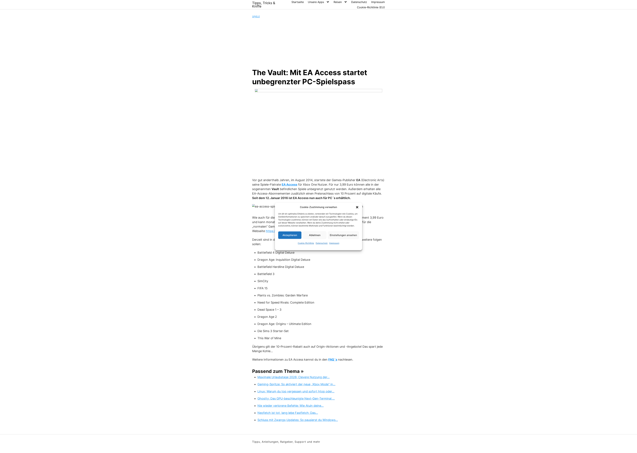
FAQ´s (332, 359)
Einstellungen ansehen (343, 235)
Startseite (297, 2)
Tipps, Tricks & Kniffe (263, 4)
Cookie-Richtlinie (306, 243)
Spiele (256, 16)
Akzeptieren (290, 235)
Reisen (338, 2)
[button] (357, 207)
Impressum (334, 243)
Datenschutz (322, 243)
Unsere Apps (316, 2)
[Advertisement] (318, 43)
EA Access (289, 184)
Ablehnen (314, 235)
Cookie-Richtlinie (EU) (371, 7)
